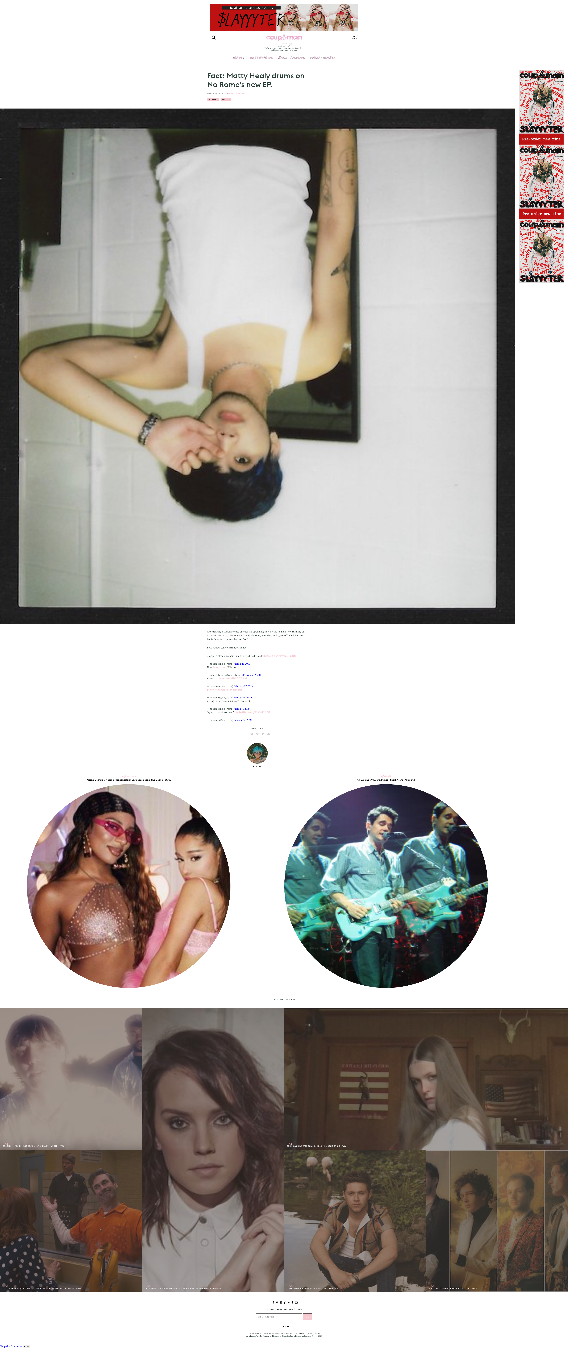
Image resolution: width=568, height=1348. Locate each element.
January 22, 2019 (243, 719)
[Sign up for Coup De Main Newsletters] (296, 1302)
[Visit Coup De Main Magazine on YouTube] (277, 1302)
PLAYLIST (354, 37)
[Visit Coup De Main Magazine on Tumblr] (292, 1302)
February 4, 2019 (243, 697)
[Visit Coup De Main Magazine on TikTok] (285, 1302)
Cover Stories (291, 55)
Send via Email (268, 734)
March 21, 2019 (242, 663)
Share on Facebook (246, 734)
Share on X (251, 734)
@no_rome (219, 667)
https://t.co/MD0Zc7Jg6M (231, 678)
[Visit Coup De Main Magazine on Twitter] (289, 1302)
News (239, 59)
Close (26, 1346)
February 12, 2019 (252, 674)
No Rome (213, 99)
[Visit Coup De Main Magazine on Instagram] (281, 1302)
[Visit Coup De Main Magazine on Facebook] (273, 1302)
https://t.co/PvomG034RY (280, 655)
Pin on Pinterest (257, 734)
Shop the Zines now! (11, 1346)
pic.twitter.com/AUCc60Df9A (252, 712)
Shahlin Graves (236, 93)
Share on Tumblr (263, 734)
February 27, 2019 (243, 686)
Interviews (261, 55)
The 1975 (226, 99)
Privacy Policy (283, 1326)
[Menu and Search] (213, 37)
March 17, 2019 (242, 708)
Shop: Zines (322, 55)
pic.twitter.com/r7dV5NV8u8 (224, 689)
